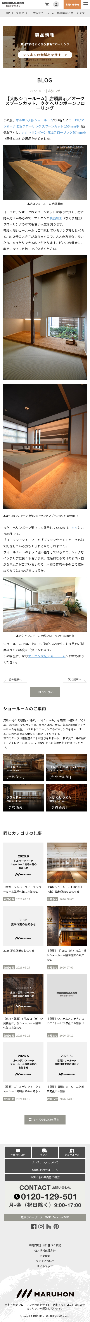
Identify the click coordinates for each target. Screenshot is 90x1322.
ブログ (20, 13)
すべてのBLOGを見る (46, 1119)
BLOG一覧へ (46, 692)
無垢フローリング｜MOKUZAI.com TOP (45, 1217)
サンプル (45, 1154)
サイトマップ (45, 1266)
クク (74, 527)
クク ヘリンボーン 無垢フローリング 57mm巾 (54, 132)
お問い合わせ (72, 4)
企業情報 (45, 1255)
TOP (7, 13)
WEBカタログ (18, 1154)
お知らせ (54, 91)
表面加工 (56, 218)
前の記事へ (15, 679)
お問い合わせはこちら (45, 1170)
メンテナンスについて (45, 1162)
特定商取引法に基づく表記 (45, 1245)
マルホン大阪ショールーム (34, 120)
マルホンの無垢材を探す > (45, 54)
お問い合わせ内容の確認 (45, 1177)
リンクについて (45, 1261)
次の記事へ (74, 679)
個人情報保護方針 (45, 1250)
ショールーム (72, 1154)
